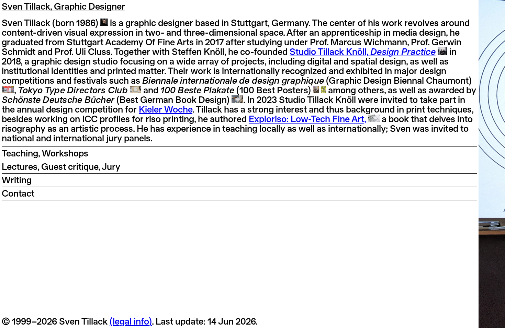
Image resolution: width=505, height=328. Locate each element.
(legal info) (131, 321)
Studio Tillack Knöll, (363, 51)
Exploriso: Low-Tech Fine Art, (307, 119)
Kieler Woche (165, 109)
